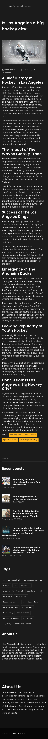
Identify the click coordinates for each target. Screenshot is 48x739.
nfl (41, 591)
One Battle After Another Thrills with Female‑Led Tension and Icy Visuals (26, 513)
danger (6, 585)
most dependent (30, 602)
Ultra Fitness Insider (18, 6)
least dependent (10, 607)
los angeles (15, 435)
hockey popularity (28, 439)
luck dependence (11, 602)
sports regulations (23, 624)
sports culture (10, 439)
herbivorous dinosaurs (33, 580)
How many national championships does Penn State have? (27, 482)
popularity (31, 591)
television (7, 596)
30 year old (28, 618)
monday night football (13, 591)
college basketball (11, 580)
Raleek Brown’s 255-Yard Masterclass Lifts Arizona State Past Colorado (26, 550)
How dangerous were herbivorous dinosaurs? (26, 498)
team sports (21, 596)
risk (15, 585)
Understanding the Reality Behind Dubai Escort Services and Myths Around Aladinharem (23, 532)
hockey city (30, 435)
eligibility (7, 624)
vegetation (25, 585)
